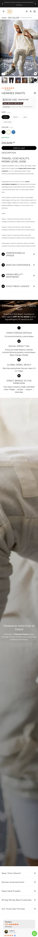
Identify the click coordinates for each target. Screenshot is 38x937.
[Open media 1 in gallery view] (4, 80)
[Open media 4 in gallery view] (18, 80)
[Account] (31, 11)
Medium (15, 117)
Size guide (7, 142)
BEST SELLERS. (13, 17)
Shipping (6, 107)
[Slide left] (3, 4)
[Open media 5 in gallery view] (25, 80)
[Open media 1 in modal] (19, 48)
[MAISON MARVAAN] (10, 11)
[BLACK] (3, 132)
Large (25, 117)
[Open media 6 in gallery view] (31, 80)
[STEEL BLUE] (13, 132)
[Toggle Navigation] (3, 11)
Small (6, 117)
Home (4, 17)
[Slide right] (35, 4)
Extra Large (7, 122)
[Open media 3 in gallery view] (11, 80)
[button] (27, 11)
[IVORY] (8, 132)
